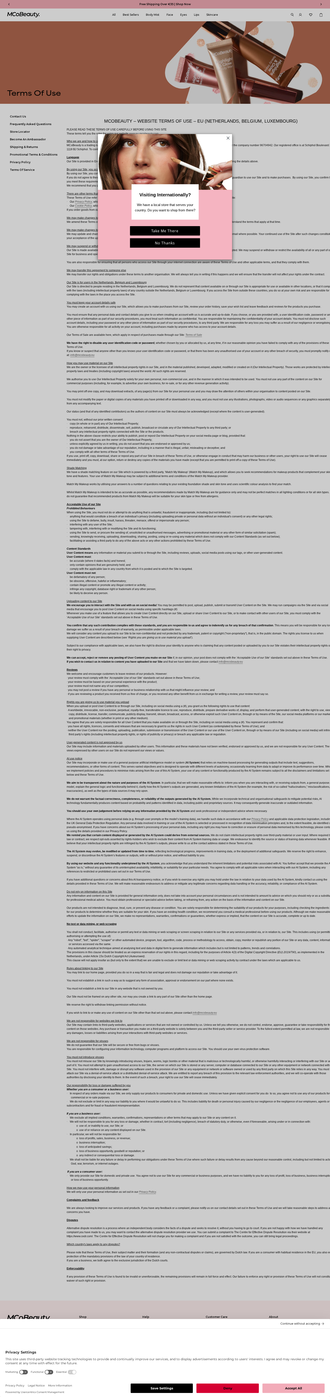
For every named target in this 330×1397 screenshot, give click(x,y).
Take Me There (164, 230)
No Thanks (165, 243)
